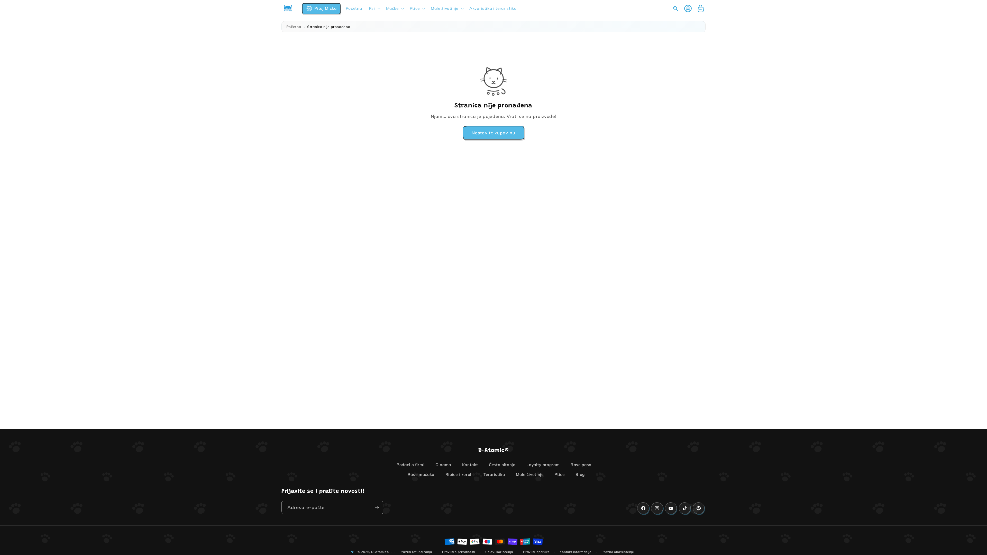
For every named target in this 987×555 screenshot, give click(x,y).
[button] (321, 8)
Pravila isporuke (536, 552)
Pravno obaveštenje (617, 552)
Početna (293, 26)
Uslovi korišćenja (499, 552)
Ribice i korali (459, 474)
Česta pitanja (502, 464)
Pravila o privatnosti (458, 552)
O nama (443, 464)
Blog (580, 474)
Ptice (559, 474)
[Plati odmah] (377, 507)
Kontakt (470, 464)
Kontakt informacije (575, 552)
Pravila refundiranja (415, 552)
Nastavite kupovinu (493, 132)
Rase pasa (581, 464)
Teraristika (494, 474)
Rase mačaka (421, 474)
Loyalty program (543, 464)
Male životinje (529, 474)
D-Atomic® (380, 552)
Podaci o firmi (410, 464)
